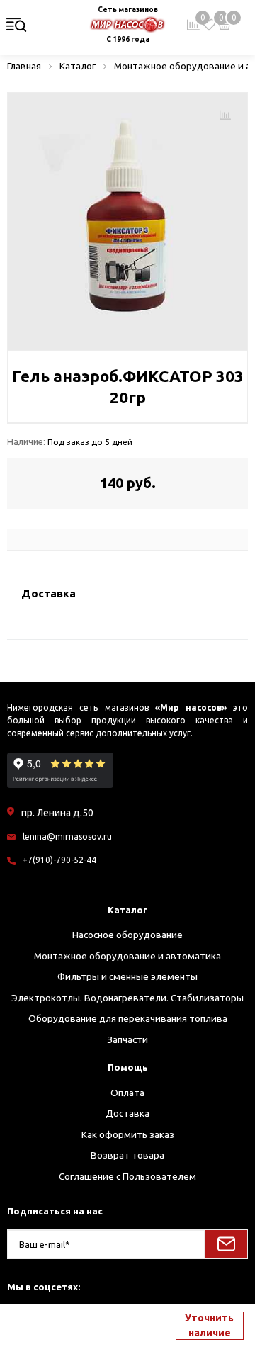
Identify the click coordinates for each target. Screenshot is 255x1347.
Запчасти (127, 1039)
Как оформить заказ (127, 1134)
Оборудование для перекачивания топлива (127, 1018)
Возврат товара (127, 1155)
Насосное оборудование (127, 934)
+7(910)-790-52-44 (59, 859)
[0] (209, 25)
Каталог (128, 910)
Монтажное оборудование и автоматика (127, 956)
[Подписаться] (226, 1244)
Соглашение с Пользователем (127, 1176)
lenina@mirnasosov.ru (67, 836)
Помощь (128, 1067)
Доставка (127, 1113)
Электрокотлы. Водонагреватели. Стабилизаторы (127, 997)
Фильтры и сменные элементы (127, 976)
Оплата (127, 1092)
